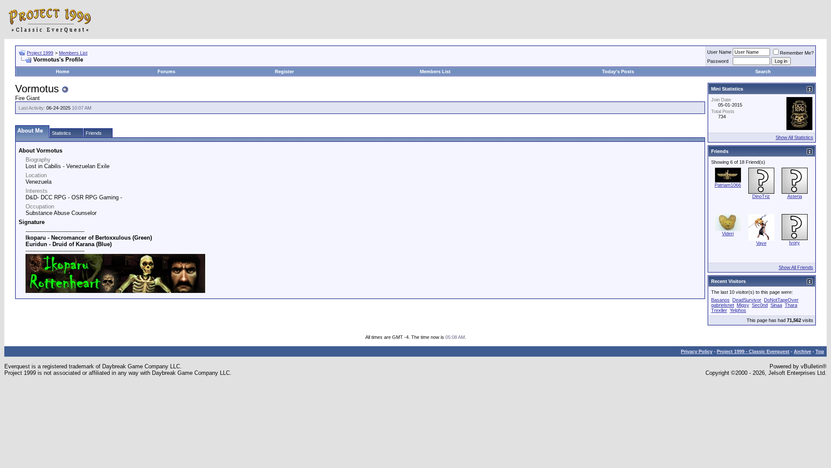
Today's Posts (618, 71)
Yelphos (738, 310)
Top (819, 351)
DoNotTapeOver (781, 299)
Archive (802, 351)
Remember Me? (797, 52)
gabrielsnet (722, 305)
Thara (791, 305)
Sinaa (776, 305)
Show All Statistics (794, 137)
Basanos (720, 299)
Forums (166, 71)
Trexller (719, 310)
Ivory (794, 242)
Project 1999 (40, 52)
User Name (719, 52)
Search (763, 71)
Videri (728, 233)
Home (62, 71)
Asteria (794, 196)
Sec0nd (760, 305)
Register (284, 71)
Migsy (743, 305)
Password (717, 61)
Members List (73, 52)
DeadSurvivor (746, 299)
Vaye (761, 243)
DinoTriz (761, 196)
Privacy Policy (696, 351)
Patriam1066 (728, 185)
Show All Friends (796, 267)
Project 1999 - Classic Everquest (753, 351)
